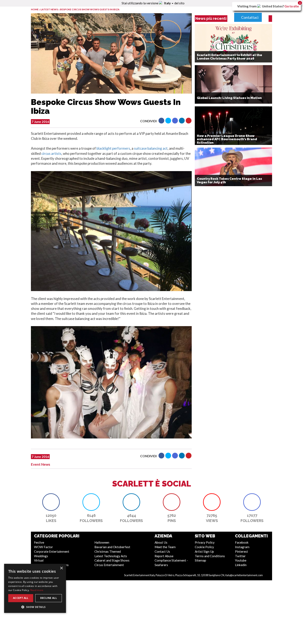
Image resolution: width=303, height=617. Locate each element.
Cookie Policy (204, 547)
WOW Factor (43, 547)
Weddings (41, 556)
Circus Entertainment (109, 565)
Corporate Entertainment (51, 551)
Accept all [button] (20, 598)
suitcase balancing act (151, 148)
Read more (36, 590)
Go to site (291, 6)
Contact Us (162, 551)
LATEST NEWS (49, 9)
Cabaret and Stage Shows (111, 560)
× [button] (61, 568)
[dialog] (35, 588)
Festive (39, 542)
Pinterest (241, 551)
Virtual (38, 560)
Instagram (242, 547)
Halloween (101, 542)
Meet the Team (165, 547)
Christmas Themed (107, 551)
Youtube (240, 560)
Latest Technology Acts (110, 556)
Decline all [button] (48, 598)
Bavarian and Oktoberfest (112, 547)
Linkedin (241, 565)
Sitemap (200, 560)
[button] (161, 121)
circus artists (51, 153)
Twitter (240, 556)
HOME (35, 9)
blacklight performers (113, 148)
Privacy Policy (205, 542)
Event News (40, 464)
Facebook (242, 542)
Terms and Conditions (210, 556)
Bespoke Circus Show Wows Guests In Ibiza (90, 9)
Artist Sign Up (204, 551)
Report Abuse (164, 556)
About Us (161, 542)
